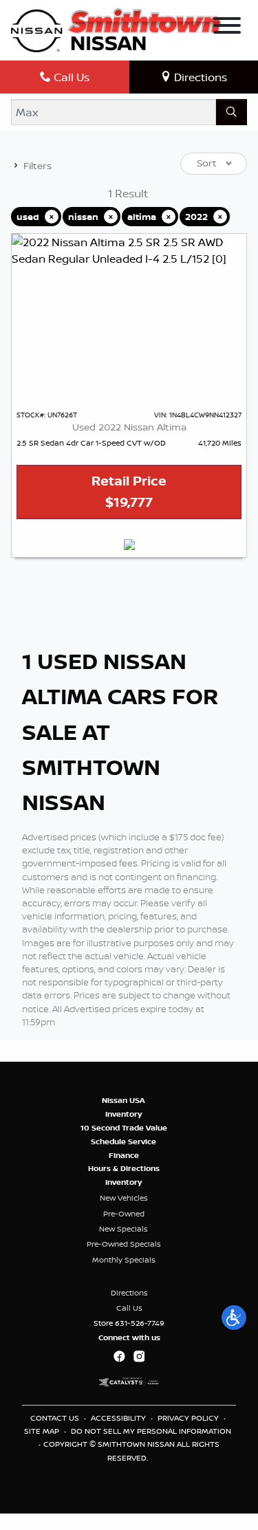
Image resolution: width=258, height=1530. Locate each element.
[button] (234, 1317)
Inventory (123, 1114)
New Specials (123, 1228)
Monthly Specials (123, 1259)
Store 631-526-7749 (129, 1323)
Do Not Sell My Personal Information (151, 1430)
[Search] (231, 112)
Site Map (42, 1430)
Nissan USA (123, 1100)
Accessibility (119, 1417)
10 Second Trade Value (123, 1128)
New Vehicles (124, 1197)
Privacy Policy (189, 1417)
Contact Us (55, 1417)
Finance (124, 1155)
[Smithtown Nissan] (116, 28)
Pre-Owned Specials (124, 1243)
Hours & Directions (124, 1168)
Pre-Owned (123, 1213)
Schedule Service (123, 1141)
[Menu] (227, 27)
